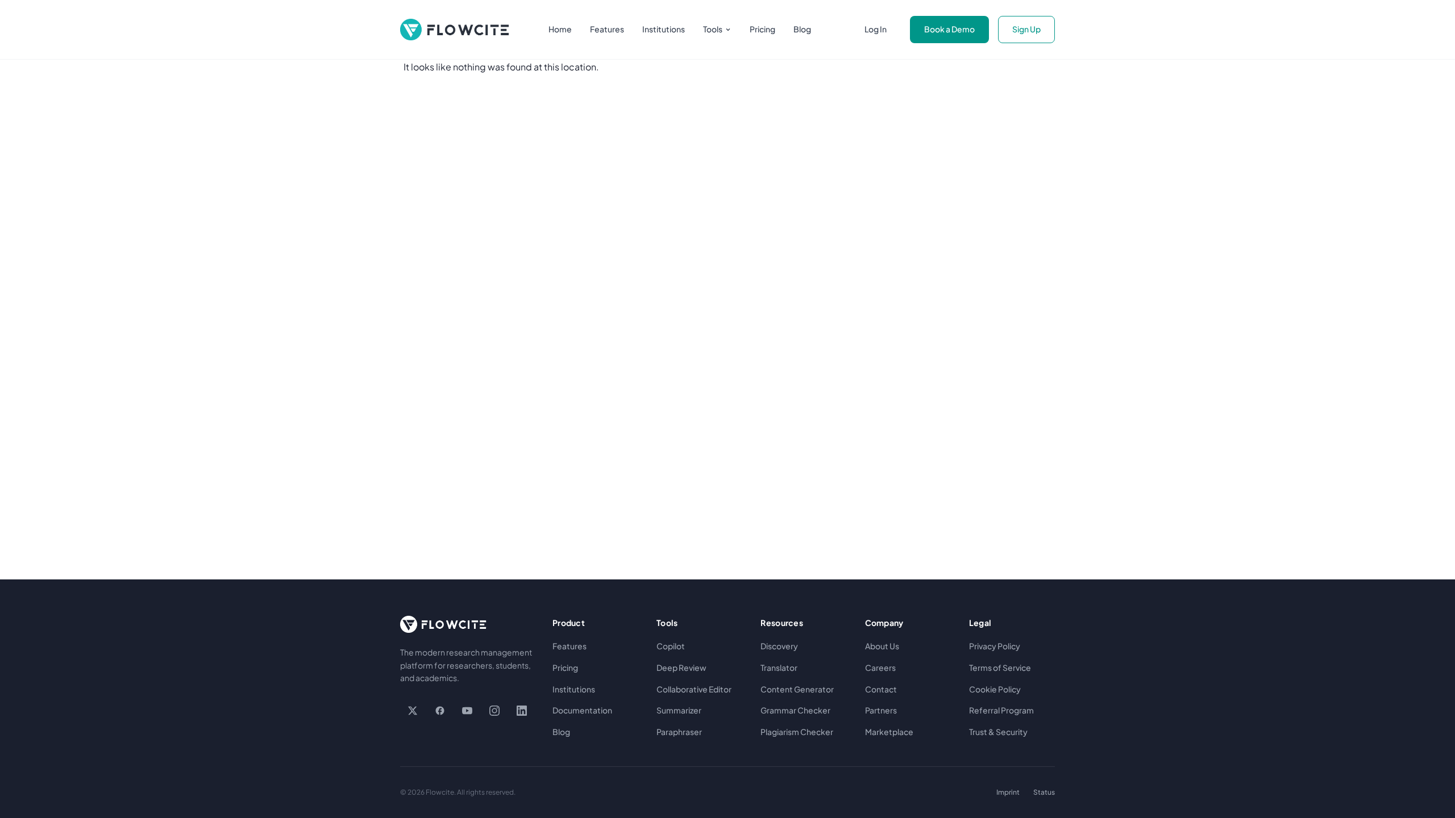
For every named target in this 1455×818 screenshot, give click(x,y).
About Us (882, 646)
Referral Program (1001, 710)
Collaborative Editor (693, 689)
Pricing (762, 29)
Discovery (779, 646)
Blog (802, 29)
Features (607, 29)
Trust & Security (998, 732)
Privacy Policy (994, 646)
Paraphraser (679, 732)
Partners (881, 710)
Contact (881, 689)
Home (560, 29)
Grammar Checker (795, 710)
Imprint (1008, 792)
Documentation (582, 710)
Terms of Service (1000, 667)
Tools (712, 29)
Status (1044, 792)
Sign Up (1026, 29)
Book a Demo (949, 29)
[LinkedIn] (521, 710)
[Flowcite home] (454, 29)
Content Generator (797, 689)
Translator (778, 667)
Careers (880, 667)
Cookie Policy (995, 689)
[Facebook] (439, 710)
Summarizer (678, 710)
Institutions (663, 29)
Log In (875, 29)
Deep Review (681, 667)
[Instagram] (494, 710)
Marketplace (889, 732)
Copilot (670, 646)
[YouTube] (467, 710)
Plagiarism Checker (796, 732)
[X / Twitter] (412, 710)
